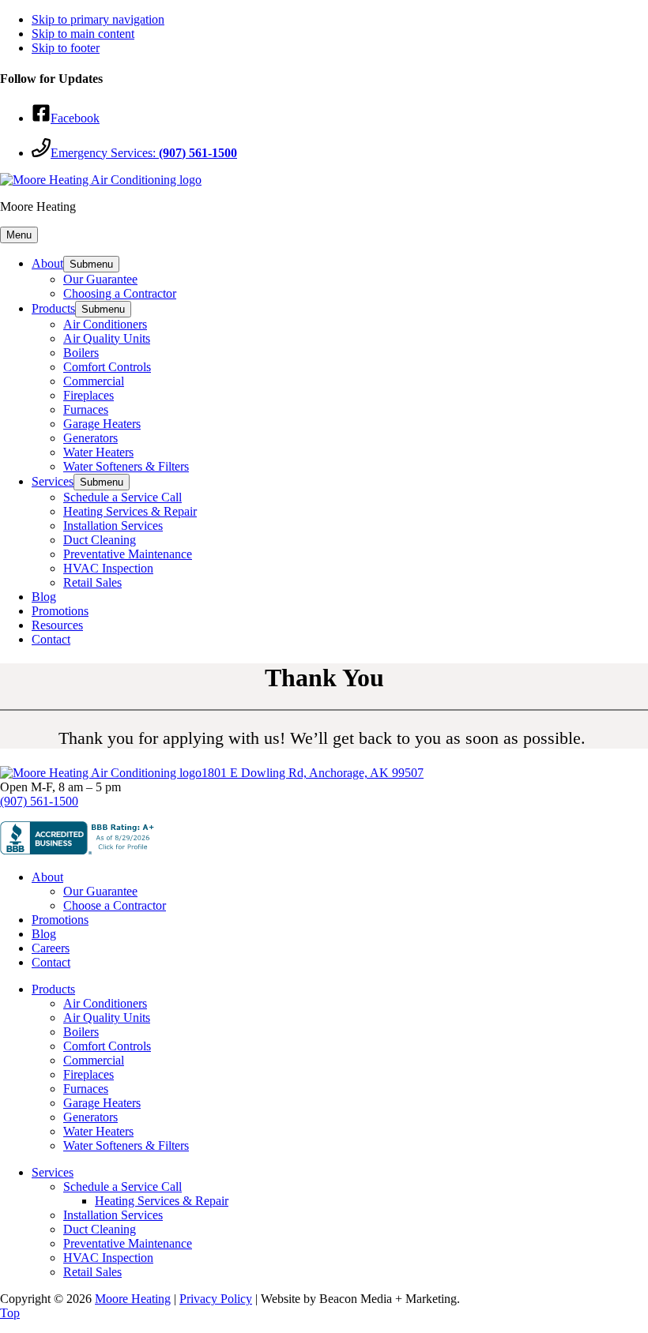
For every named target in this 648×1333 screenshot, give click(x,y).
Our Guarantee (100, 891)
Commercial (93, 1060)
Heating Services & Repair (161, 1200)
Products (53, 989)
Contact (51, 962)
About (47, 877)
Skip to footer (66, 47)
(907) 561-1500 (39, 801)
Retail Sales (92, 1272)
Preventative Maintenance (127, 1243)
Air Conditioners (105, 1003)
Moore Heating (133, 1298)
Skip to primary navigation (98, 19)
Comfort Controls (107, 1046)
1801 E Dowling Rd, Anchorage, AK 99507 (313, 772)
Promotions (60, 919)
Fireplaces (88, 1074)
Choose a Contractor (114, 905)
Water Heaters (98, 1131)
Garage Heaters (102, 1103)
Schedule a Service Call (122, 1186)
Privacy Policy (215, 1298)
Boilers (81, 1031)
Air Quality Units (106, 1017)
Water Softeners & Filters (126, 1145)
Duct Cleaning (99, 1229)
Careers (51, 948)
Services (52, 1172)
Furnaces (85, 1088)
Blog (44, 934)
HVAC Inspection (108, 1257)
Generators (90, 1117)
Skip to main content (83, 33)
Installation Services (113, 1215)
